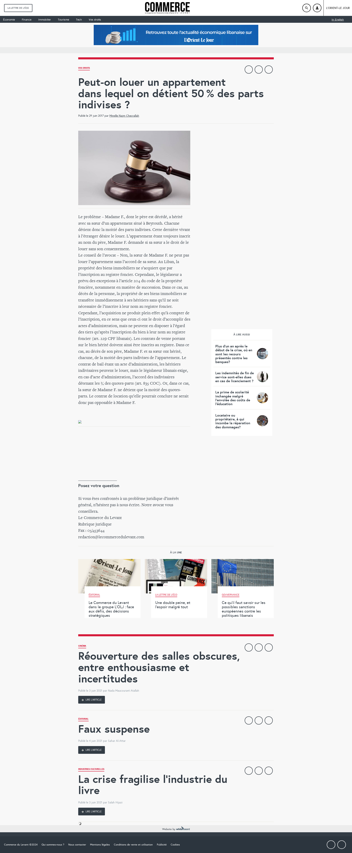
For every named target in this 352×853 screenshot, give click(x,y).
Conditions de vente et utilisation (133, 844)
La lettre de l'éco (18, 8)
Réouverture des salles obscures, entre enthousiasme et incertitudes (159, 667)
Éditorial (83, 719)
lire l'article (93, 699)
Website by (169, 829)
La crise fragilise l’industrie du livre (152, 785)
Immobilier (44, 19)
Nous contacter (77, 844)
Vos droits (95, 19)
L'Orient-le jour (338, 8)
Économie (9, 19)
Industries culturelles (91, 769)
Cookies (175, 844)
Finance (26, 19)
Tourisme (63, 19)
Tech (79, 19)
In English (338, 19)
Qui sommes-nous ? (53, 844)
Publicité (162, 844)
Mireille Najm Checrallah (124, 116)
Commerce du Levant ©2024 (20, 844)
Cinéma (82, 646)
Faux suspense (114, 729)
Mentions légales (100, 844)
